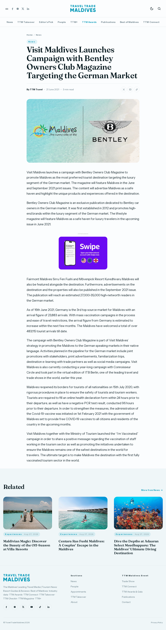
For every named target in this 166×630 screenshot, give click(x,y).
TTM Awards (89, 22)
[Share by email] (130, 89)
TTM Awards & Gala (132, 591)
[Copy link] (136, 89)
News (10, 22)
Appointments (78, 591)
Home (30, 35)
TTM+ (73, 22)
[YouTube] (32, 607)
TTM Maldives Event (135, 575)
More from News (150, 490)
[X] (22, 8)
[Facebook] (12, 8)
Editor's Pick (46, 22)
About (74, 602)
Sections (76, 575)
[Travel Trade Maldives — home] (83, 8)
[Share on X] (123, 89)
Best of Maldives (129, 22)
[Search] (159, 8)
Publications (108, 22)
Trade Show (128, 581)
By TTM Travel (35, 89)
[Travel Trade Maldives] (16, 577)
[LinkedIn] (28, 8)
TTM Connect (151, 22)
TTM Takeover (26, 22)
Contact (126, 602)
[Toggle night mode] (151, 8)
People (62, 22)
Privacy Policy (157, 622)
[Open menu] (6, 8)
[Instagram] (17, 8)
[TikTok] (40, 607)
